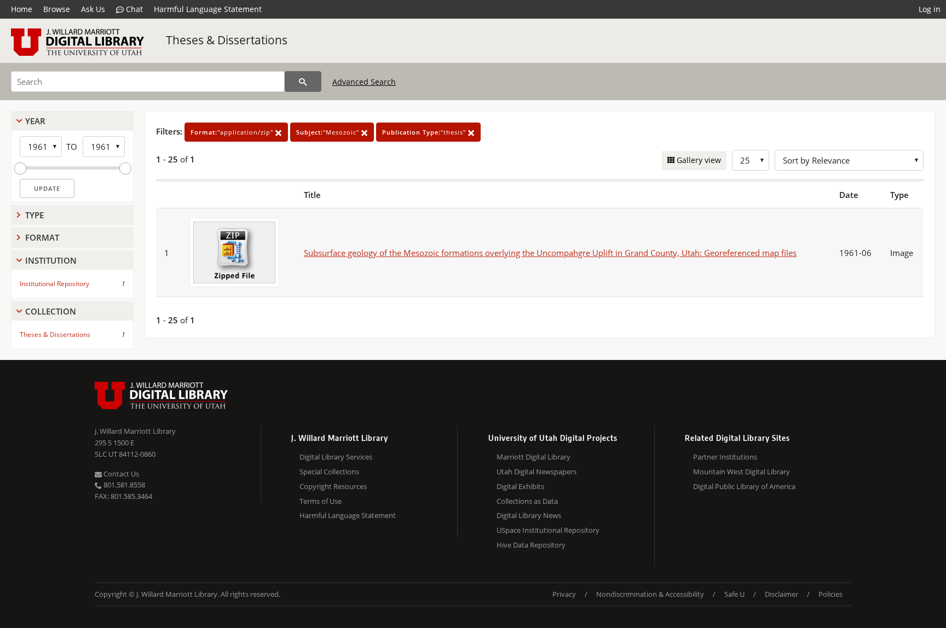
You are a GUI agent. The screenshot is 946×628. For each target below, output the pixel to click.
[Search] (303, 81)
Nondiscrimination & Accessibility (650, 594)
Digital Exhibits (520, 486)
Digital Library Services (335, 457)
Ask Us (93, 9)
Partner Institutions (725, 457)
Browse (56, 9)
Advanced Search (364, 82)
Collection (50, 311)
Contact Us (120, 474)
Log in (930, 9)
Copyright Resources (333, 486)
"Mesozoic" (328, 132)
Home (21, 9)
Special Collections (329, 471)
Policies (830, 594)
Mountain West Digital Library (741, 471)
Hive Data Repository (531, 545)
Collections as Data (527, 501)
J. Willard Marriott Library (135, 431)
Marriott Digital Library (533, 457)
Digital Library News (529, 515)
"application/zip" (233, 132)
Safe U (734, 594)
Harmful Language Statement (208, 9)
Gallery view (697, 160)
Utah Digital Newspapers (536, 471)
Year (35, 120)
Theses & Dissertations (226, 40)
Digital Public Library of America (744, 486)
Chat (133, 9)
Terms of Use (320, 501)
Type (34, 215)
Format (42, 237)
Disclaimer (781, 594)
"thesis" (425, 132)
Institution (51, 260)
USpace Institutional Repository (548, 530)
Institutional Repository (54, 283)
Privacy (564, 594)
